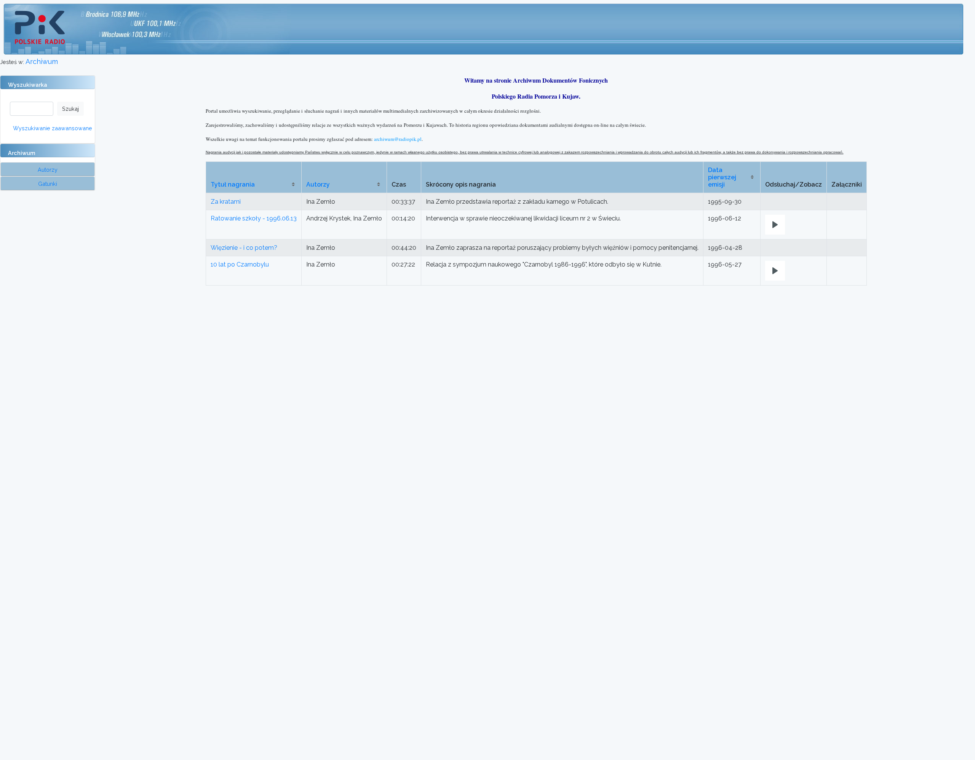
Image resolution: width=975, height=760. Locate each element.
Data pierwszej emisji (722, 177)
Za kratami (226, 201)
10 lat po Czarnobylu (240, 264)
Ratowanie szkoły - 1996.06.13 (254, 218)
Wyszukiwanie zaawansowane (52, 128)
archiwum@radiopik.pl (398, 139)
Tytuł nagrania (233, 184)
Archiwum (42, 61)
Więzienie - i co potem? (244, 247)
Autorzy (318, 184)
